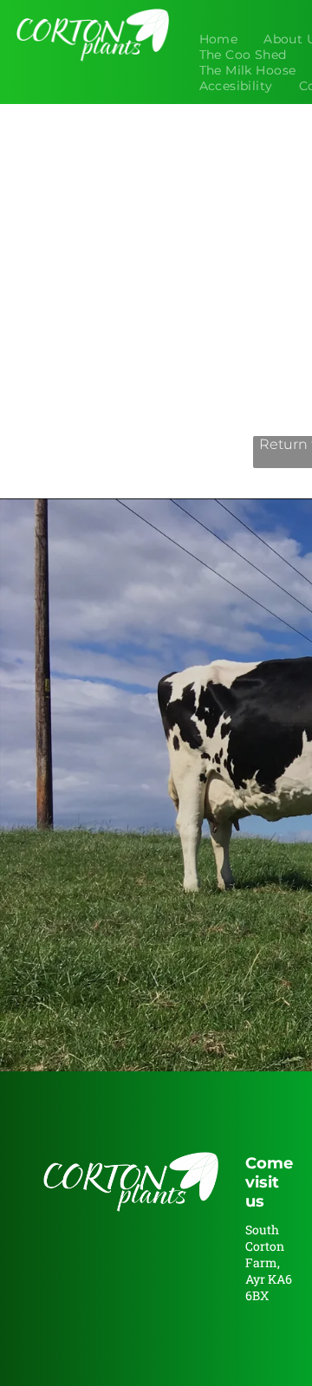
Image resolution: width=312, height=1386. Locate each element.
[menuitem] (218, 39)
